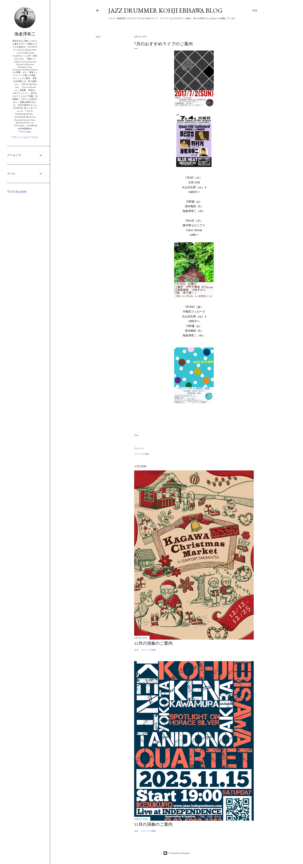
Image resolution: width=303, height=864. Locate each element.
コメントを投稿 (141, 454)
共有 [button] (98, 36)
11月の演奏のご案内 (153, 824)
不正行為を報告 (17, 191)
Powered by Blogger (179, 853)
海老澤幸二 (24, 34)
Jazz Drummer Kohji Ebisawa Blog (165, 10)
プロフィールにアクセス (24, 137)
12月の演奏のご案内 (153, 643)
